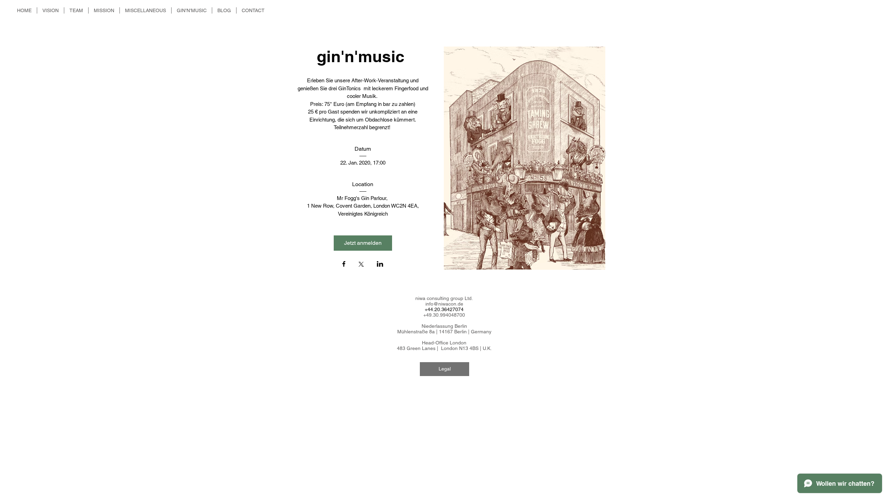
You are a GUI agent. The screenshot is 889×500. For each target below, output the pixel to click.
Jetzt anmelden (363, 243)
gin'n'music (363, 56)
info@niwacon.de (444, 304)
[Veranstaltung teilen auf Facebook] (344, 264)
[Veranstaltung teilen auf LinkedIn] (380, 264)
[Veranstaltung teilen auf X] (361, 265)
